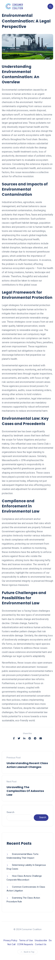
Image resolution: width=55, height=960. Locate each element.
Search (10, 812)
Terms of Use (26, 940)
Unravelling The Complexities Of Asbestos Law (25, 791)
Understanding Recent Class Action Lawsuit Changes (27, 765)
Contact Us (40, 944)
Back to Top (29, 952)
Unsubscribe (41, 940)
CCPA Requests (25, 944)
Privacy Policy (10, 940)
